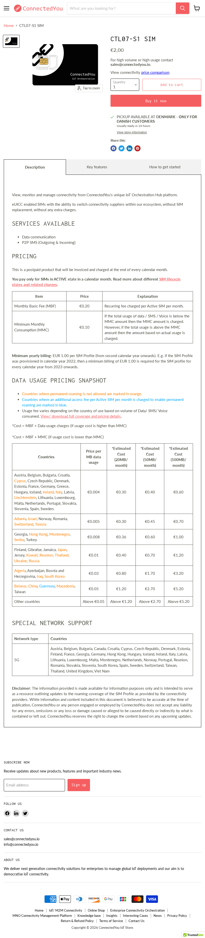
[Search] (182, 8)
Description (35, 167)
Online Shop (96, 910)
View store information (132, 132)
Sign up (79, 785)
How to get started (164, 167)
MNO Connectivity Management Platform (42, 916)
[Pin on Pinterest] (137, 148)
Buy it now (156, 101)
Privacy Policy (177, 916)
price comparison (155, 72)
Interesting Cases (135, 916)
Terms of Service (111, 921)
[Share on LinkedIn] (129, 148)
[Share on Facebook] (113, 148)
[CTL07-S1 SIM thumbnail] (11, 41)
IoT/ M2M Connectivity (65, 910)
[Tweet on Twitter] (121, 148)
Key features (97, 167)
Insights (112, 916)
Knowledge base (89, 916)
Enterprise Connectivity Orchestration (137, 910)
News (158, 916)
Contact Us (136, 921)
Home (9, 25)
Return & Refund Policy (77, 921)
